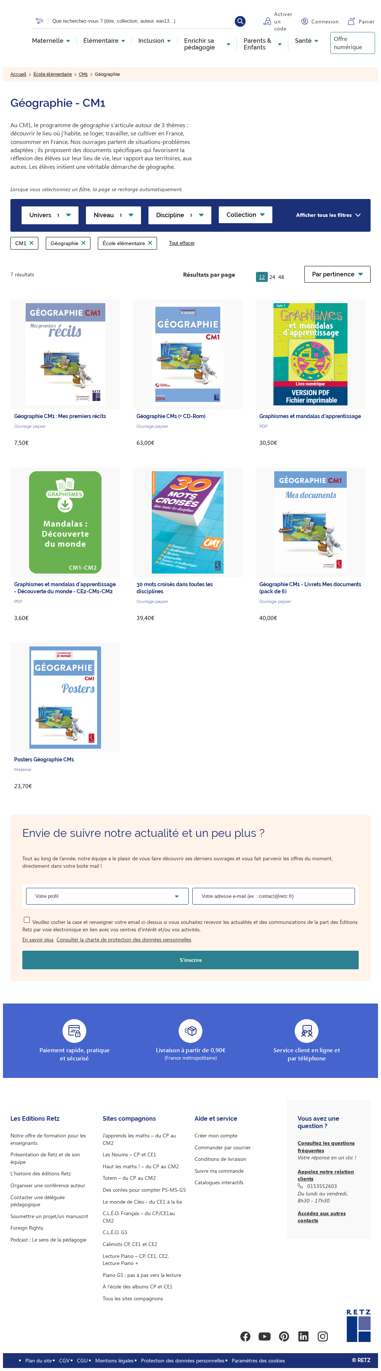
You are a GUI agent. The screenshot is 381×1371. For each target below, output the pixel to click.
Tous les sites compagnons (133, 1298)
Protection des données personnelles (182, 1360)
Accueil (18, 74)
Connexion (325, 21)
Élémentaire (101, 41)
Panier (367, 21)
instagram (322, 1336)
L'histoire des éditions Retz (40, 1173)
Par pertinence (333, 274)
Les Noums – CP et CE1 (129, 1154)
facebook (245, 1336)
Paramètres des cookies (258, 1360)
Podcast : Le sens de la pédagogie (48, 1239)
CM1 (83, 74)
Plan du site (38, 1360)
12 (262, 276)
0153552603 (322, 1185)
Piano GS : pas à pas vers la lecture (142, 1274)
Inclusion (151, 41)
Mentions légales (114, 1360)
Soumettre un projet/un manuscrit (49, 1216)
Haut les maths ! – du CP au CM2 (141, 1166)
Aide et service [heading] (216, 1118)
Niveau (108, 215)
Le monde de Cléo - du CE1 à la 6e (142, 1201)
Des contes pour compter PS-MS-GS (144, 1189)
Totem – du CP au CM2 (129, 1177)
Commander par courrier (223, 1147)
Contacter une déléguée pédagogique (37, 1201)
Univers (44, 215)
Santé (303, 41)
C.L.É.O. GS (115, 1232)
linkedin (303, 1336)
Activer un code (283, 21)
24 (272, 276)
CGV (64, 1360)
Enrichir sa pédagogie (199, 44)
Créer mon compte (216, 1135)
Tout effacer (182, 243)
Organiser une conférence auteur (47, 1185)
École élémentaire (52, 74)
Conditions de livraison (220, 1158)
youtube (264, 1336)
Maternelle (48, 41)
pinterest (283, 1336)
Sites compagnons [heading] (129, 1118)
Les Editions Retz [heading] (35, 1118)
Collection (241, 214)
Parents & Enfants (257, 44)
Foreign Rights (26, 1227)
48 (281, 276)
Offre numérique (348, 43)
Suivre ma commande (219, 1170)
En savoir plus (38, 939)
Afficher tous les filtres (324, 214)
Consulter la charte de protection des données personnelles (124, 939)
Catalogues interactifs (219, 1182)
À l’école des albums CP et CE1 (138, 1286)
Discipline (174, 215)
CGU (82, 1360)
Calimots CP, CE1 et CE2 (130, 1244)
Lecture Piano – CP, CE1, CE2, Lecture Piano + (136, 1259)
